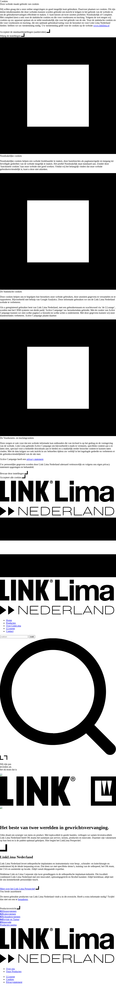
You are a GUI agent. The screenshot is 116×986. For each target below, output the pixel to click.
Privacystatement (14, 982)
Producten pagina (8, 925)
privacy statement (35, 459)
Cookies (4, 1)
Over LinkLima (13, 625)
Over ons (10, 968)
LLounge (10, 628)
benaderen (23, 899)
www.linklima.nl (101, 25)
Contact (9, 631)
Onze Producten (13, 971)
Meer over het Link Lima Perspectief (17, 888)
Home (9, 620)
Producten (11, 623)
